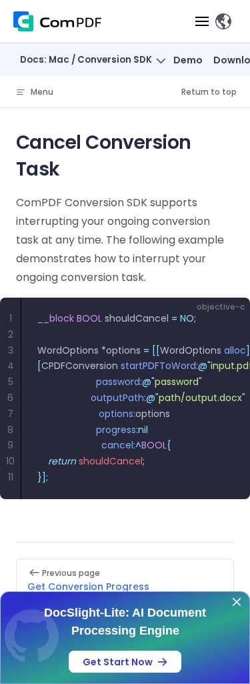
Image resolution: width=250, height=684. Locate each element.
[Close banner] (237, 602)
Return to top (209, 91)
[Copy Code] (228, 319)
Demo (188, 60)
